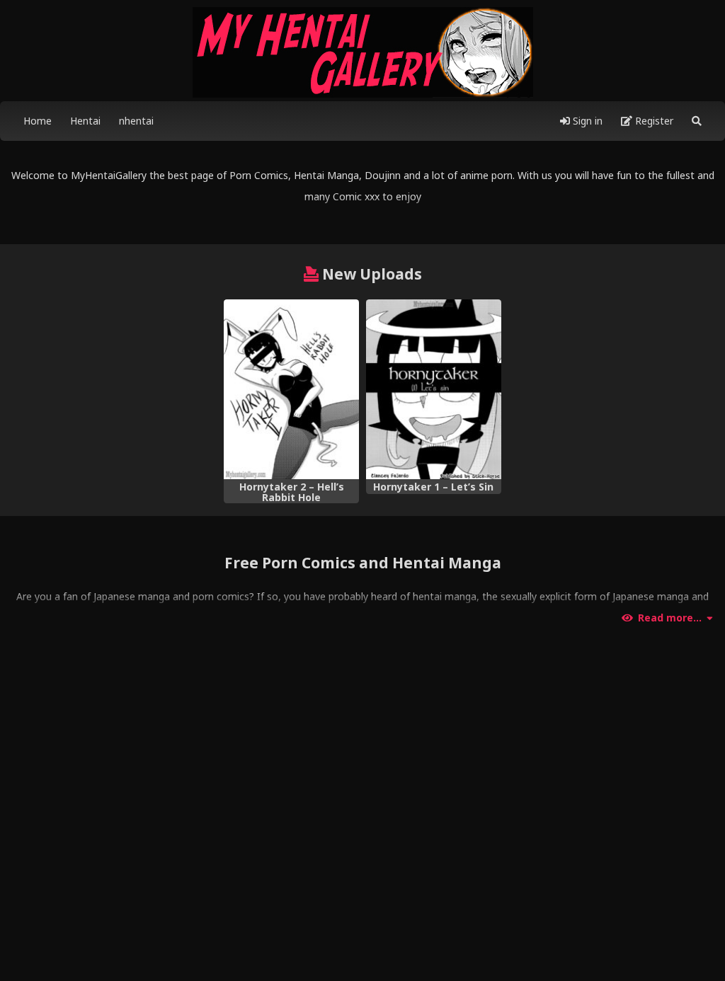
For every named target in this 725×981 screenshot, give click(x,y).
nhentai (136, 120)
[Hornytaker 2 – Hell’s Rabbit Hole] (291, 389)
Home (37, 120)
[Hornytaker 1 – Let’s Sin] (433, 389)
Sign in (586, 120)
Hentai (85, 120)
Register (652, 120)
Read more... (670, 618)
